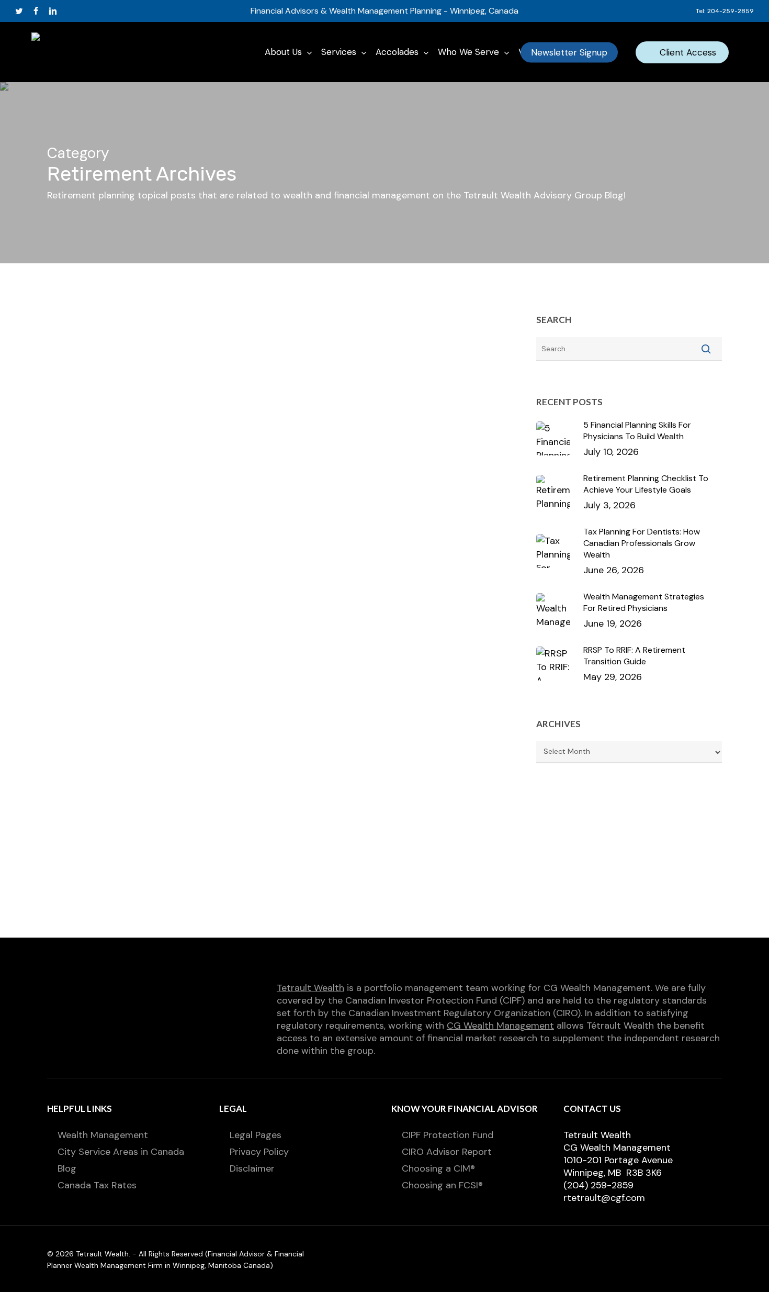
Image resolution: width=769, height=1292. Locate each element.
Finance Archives (260, 389)
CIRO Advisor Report (447, 1151)
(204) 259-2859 (598, 1185)
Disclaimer (252, 1168)
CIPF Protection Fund (447, 1135)
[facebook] (35, 11)
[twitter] (19, 11)
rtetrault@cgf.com (604, 1197)
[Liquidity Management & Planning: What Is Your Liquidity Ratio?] (123, 453)
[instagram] (87, 11)
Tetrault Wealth (310, 988)
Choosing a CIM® (438, 1168)
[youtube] (70, 11)
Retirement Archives (268, 406)
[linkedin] (53, 11)
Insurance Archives (333, 389)
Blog (67, 1168)
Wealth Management (103, 1135)
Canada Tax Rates (97, 1185)
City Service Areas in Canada (121, 1151)
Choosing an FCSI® (442, 1185)
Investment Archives (414, 389)
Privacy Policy (259, 1151)
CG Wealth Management (500, 1025)
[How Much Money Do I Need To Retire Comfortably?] (123, 860)
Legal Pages (255, 1135)
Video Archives (340, 406)
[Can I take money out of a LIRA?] (123, 661)
